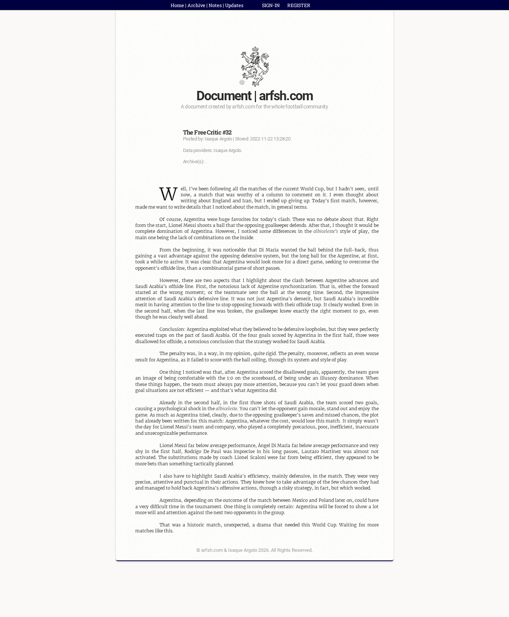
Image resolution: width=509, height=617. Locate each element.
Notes (215, 5)
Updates (234, 5)
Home (177, 5)
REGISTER (298, 5)
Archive (196, 5)
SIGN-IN (271, 5)
